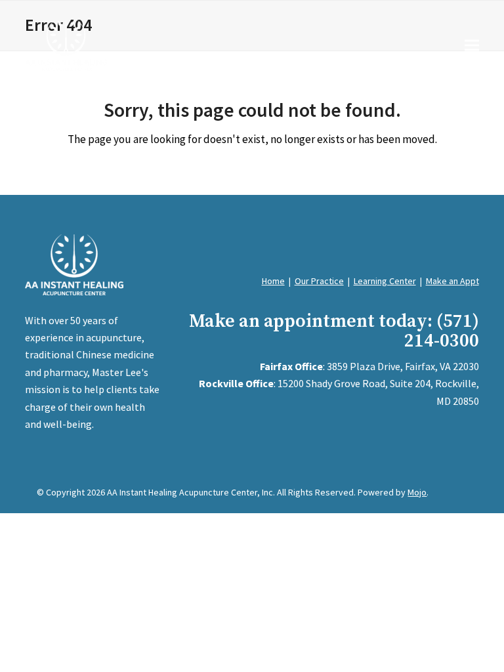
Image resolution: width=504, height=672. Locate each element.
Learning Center (385, 281)
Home (273, 281)
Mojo (417, 492)
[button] (472, 45)
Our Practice (319, 281)
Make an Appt (452, 281)
